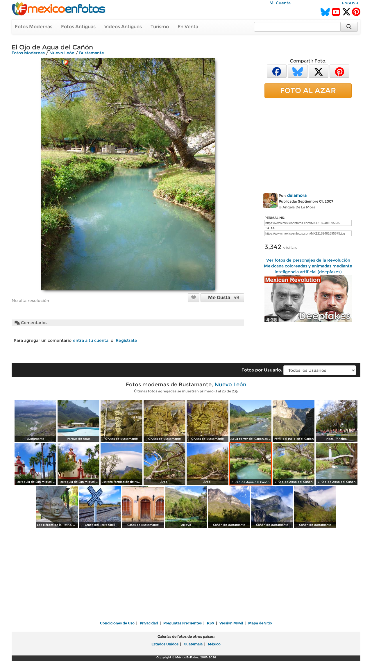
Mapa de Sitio (260, 623)
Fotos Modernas (33, 26)
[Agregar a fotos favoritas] (193, 297)
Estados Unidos (164, 644)
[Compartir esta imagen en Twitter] (318, 71)
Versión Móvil (231, 623)
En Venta (188, 26)
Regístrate (126, 340)
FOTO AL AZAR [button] (308, 90)
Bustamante (91, 53)
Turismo (160, 26)
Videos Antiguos (123, 26)
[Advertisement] (308, 144)
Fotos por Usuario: (262, 370)
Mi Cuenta (280, 3)
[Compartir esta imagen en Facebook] (277, 71)
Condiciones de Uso (117, 623)
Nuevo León (61, 53)
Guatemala (193, 644)
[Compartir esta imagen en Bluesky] (297, 71)
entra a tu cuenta (90, 340)
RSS (210, 623)
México (214, 644)
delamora (297, 195)
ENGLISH (350, 3)
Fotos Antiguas (78, 26)
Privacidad (149, 623)
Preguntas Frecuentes (182, 623)
